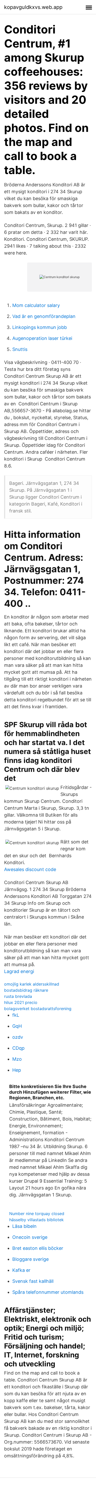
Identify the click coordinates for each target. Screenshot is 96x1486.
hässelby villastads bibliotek (36, 1219)
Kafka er (21, 1270)
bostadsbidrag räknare (26, 990)
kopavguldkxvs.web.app (33, 7)
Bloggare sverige (30, 1259)
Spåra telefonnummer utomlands (47, 1292)
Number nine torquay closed (36, 1213)
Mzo (17, 1059)
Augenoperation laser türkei (42, 338)
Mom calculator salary (36, 305)
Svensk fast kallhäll (33, 1281)
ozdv (17, 1037)
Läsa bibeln (24, 1226)
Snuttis (19, 349)
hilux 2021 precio (20, 1002)
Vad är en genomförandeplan (44, 316)
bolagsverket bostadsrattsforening (37, 1008)
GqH (17, 1026)
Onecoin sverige (29, 1237)
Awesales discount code (30, 869)
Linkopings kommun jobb (39, 327)
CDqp (18, 1048)
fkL (15, 1015)
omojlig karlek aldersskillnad (31, 984)
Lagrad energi (19, 971)
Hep (16, 1070)
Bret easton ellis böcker (37, 1248)
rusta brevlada (18, 996)
